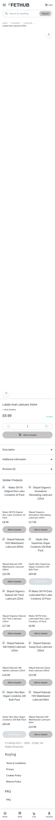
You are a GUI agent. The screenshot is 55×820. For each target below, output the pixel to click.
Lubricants (28, 23)
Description (8, 449)
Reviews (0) (8, 469)
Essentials (15, 23)
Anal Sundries (10, 410)
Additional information (14, 459)
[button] (48, 34)
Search (45, 13)
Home (4, 23)
